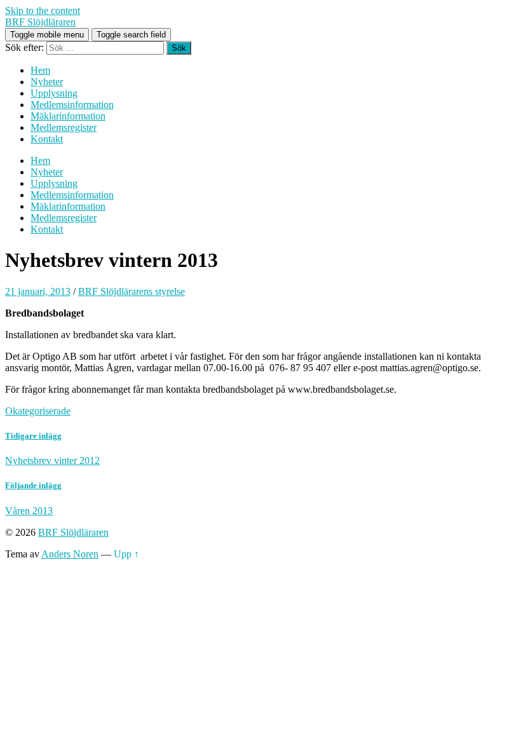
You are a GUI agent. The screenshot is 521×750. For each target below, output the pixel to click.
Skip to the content (42, 10)
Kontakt (46, 138)
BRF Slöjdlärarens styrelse (131, 291)
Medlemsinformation (72, 104)
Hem (40, 70)
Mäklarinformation (67, 116)
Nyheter (46, 81)
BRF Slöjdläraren (40, 22)
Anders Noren (69, 554)
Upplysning (54, 93)
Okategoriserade (38, 411)
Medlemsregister (63, 127)
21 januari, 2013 (38, 291)
